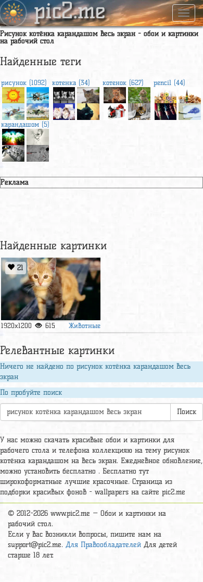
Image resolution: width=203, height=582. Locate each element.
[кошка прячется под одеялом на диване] (139, 110)
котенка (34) (71, 82)
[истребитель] (13, 110)
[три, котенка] (64, 94)
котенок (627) (123, 82)
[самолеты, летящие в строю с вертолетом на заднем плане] (38, 94)
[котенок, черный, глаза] (88, 110)
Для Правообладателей (103, 544)
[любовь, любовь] (38, 152)
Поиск (186, 411)
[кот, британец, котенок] (115, 94)
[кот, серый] (88, 94)
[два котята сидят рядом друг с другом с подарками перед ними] (64, 110)
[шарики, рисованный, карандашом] (13, 152)
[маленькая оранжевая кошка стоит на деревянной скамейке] (50, 289)
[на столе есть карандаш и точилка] (190, 94)
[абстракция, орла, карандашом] (13, 136)
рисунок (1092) (24, 82)
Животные (84, 325)
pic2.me (70, 12)
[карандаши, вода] (166, 110)
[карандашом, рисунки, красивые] (38, 136)
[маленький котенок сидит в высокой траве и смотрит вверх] (139, 94)
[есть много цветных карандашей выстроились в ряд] (166, 94)
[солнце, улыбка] (13, 94)
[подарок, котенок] (115, 110)
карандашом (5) (25, 124)
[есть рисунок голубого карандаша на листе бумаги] (190, 110)
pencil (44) (169, 82)
